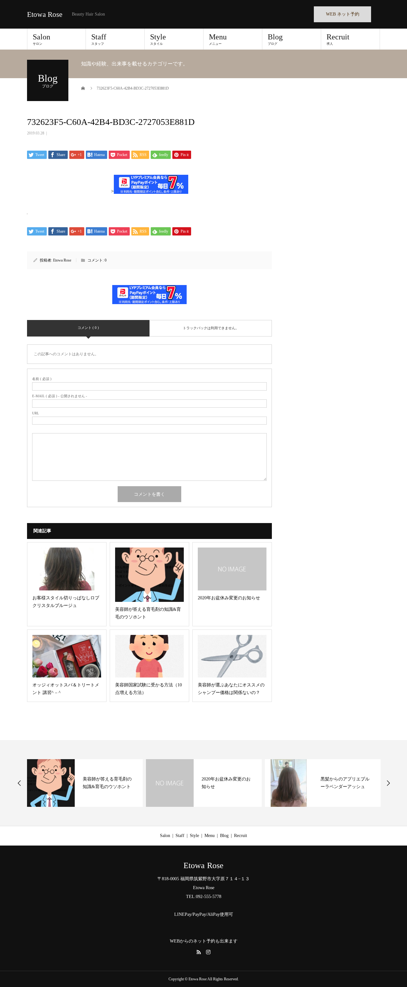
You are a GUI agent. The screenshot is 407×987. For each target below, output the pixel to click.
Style (158, 39)
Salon (41, 39)
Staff (98, 39)
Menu (218, 39)
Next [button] (388, 783)
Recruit (338, 39)
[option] (85, 783)
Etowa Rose (44, 14)
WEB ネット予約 (342, 14)
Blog (275, 39)
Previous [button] (19, 783)
